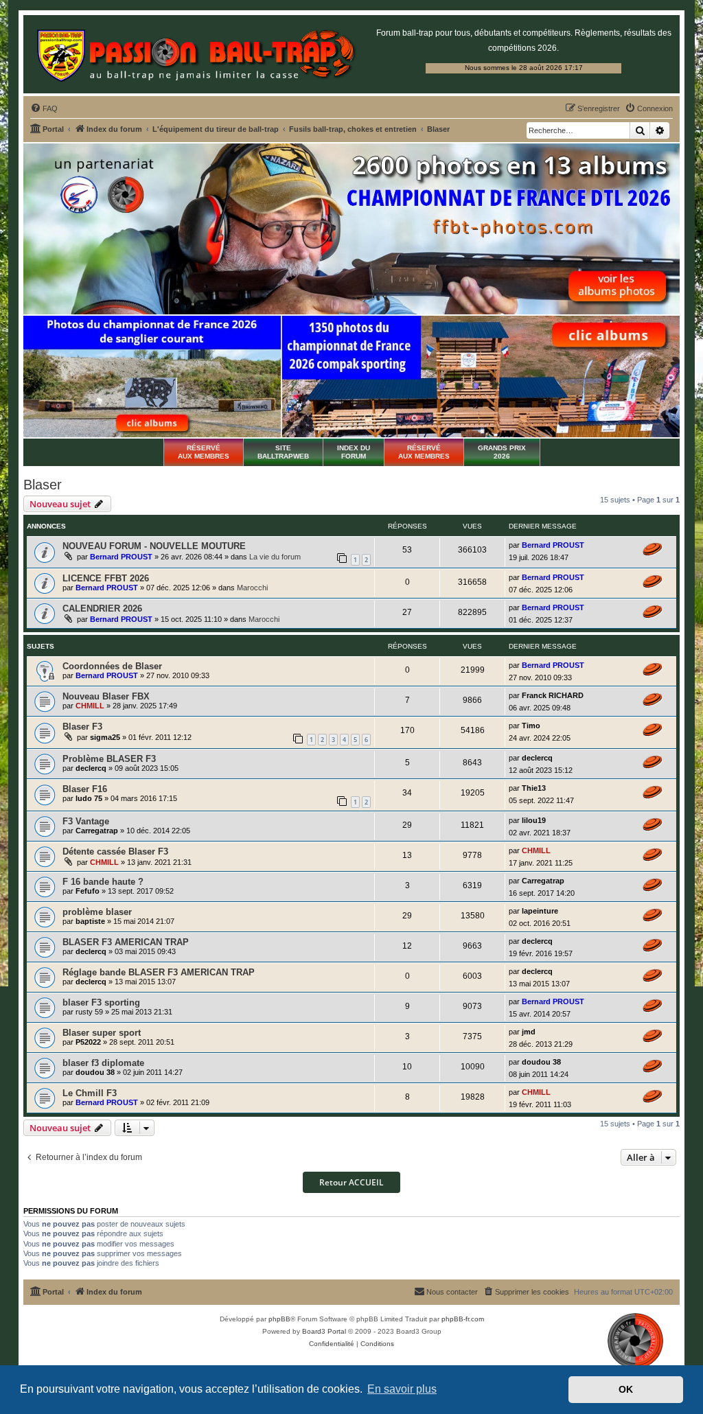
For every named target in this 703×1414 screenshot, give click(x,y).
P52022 (88, 1042)
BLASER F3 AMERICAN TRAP (125, 942)
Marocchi (252, 587)
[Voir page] (152, 377)
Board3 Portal (324, 1331)
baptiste (90, 921)
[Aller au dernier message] (652, 549)
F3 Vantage (85, 821)
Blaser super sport (101, 1033)
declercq (91, 768)
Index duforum (353, 452)
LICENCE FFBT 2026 (105, 578)
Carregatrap (97, 830)
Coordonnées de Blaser (112, 666)
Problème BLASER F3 (109, 759)
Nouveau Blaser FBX (106, 696)
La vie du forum (275, 557)
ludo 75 (89, 798)
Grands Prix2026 (502, 452)
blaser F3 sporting (101, 1002)
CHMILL (90, 706)
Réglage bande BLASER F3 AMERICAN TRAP (158, 972)
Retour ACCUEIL (351, 1182)
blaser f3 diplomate (103, 1063)
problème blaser (97, 912)
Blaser (42, 484)
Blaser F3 (82, 726)
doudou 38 (95, 1072)
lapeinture (540, 911)
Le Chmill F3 (89, 1093)
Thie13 (534, 788)
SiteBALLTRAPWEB (283, 452)
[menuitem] (44, 108)
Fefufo (88, 891)
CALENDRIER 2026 (102, 608)
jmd (528, 1032)
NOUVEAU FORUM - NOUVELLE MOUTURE (154, 546)
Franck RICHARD (553, 695)
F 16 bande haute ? (102, 882)
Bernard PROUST (121, 557)
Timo (531, 725)
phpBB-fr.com (462, 1319)
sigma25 (105, 737)
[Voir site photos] (351, 228)
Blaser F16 (84, 789)
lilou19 (534, 820)
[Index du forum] (196, 54)
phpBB (279, 1319)
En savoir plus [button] (402, 1389)
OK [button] (626, 1389)
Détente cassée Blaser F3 (115, 851)
